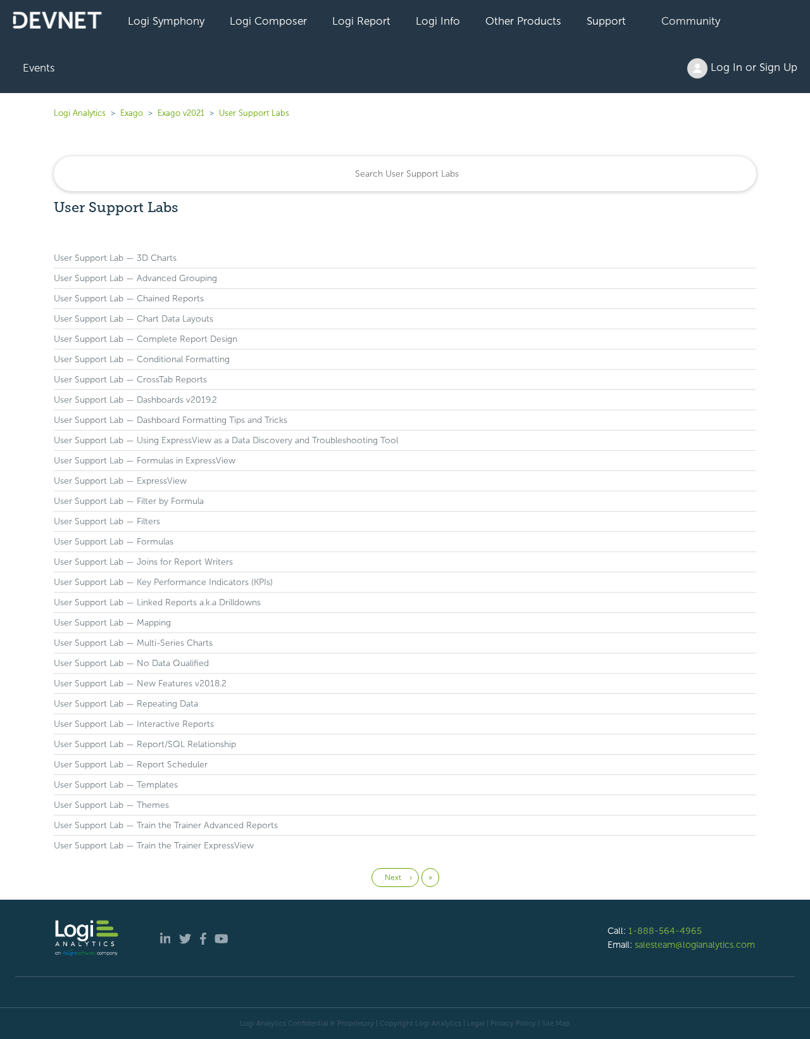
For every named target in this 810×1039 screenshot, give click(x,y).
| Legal (474, 1023)
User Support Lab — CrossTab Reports (130, 379)
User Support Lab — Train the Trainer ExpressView (154, 845)
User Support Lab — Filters (107, 521)
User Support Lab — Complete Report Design (145, 339)
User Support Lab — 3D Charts (115, 258)
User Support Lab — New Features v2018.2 (140, 683)
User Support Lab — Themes (111, 805)
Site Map (556, 1023)
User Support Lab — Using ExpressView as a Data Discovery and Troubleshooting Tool (226, 440)
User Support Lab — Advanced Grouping (135, 278)
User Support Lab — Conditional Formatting (142, 359)
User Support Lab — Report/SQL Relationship (145, 744)
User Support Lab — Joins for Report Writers (143, 562)
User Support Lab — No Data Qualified (131, 663)
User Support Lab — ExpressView (120, 480)
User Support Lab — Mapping (112, 622)
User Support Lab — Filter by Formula (129, 501)
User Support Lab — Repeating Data (126, 703)
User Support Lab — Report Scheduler (131, 764)
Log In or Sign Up (752, 67)
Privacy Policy (513, 1023)
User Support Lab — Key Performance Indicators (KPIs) (163, 582)
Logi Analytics (80, 113)
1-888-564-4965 (665, 930)
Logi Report (361, 21)
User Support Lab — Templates (116, 784)
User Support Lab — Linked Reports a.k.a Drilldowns (157, 602)
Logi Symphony (166, 21)
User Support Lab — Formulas (113, 541)
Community (690, 21)
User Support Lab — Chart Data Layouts (133, 318)
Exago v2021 (181, 113)
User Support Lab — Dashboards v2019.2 (135, 399)
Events (39, 67)
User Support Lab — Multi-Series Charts (133, 643)
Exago (131, 113)
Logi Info (438, 21)
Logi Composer (268, 21)
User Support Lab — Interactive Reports (134, 724)
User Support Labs (254, 113)
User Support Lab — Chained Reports (129, 298)
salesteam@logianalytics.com (695, 944)
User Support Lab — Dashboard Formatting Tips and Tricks (170, 420)
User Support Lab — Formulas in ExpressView (144, 460)
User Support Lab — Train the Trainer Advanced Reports (166, 825)
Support (606, 21)
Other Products (523, 21)
